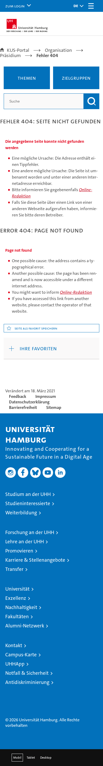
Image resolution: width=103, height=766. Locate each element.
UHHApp (15, 664)
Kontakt (13, 645)
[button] (77, 6)
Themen (27, 77)
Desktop (46, 757)
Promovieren (19, 550)
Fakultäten (17, 616)
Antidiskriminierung (27, 682)
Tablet (31, 757)
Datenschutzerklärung (29, 402)
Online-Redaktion (76, 292)
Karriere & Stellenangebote (35, 560)
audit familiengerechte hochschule (13, 693)
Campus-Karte (21, 654)
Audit (30, 688)
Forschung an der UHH (29, 532)
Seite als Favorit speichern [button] (36, 328)
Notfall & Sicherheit (27, 673)
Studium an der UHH (28, 494)
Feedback (17, 396)
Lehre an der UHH (24, 541)
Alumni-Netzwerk (24, 625)
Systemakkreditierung (70, 693)
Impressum (45, 396)
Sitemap (53, 407)
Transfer (14, 569)
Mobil (17, 757)
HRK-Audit (49, 691)
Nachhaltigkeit (21, 607)
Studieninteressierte (27, 503)
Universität (17, 589)
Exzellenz (15, 598)
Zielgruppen (76, 77)
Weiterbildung (21, 512)
